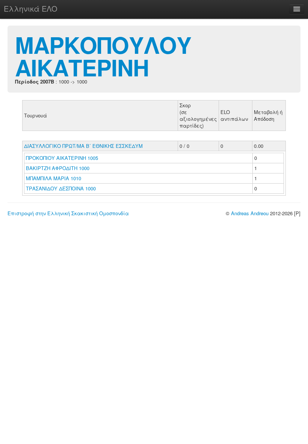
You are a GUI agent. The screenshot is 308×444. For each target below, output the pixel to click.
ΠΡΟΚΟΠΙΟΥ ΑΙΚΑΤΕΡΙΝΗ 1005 (62, 157)
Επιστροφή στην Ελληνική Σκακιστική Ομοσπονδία (68, 213)
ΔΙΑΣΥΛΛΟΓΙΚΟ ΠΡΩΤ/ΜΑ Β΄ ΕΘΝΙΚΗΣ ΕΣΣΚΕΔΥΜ (83, 145)
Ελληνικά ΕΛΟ (30, 8)
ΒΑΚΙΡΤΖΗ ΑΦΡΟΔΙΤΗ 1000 (57, 168)
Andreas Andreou (250, 213)
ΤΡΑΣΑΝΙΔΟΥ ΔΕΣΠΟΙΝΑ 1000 (61, 188)
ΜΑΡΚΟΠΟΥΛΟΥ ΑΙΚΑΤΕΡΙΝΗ (103, 55)
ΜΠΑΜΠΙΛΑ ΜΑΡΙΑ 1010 (53, 178)
